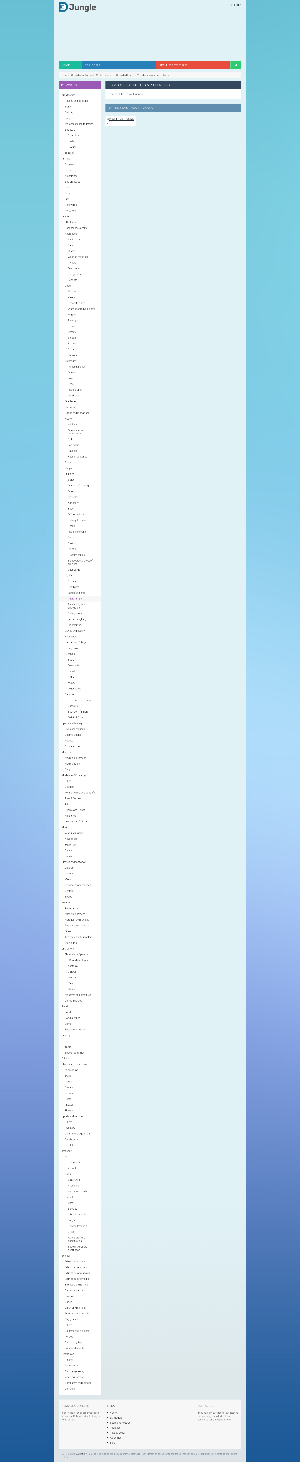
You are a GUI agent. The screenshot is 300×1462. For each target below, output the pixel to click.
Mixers (71, 682)
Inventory (70, 1127)
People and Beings (75, 809)
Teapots (72, 279)
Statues (72, 147)
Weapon (66, 902)
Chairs (71, 543)
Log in (237, 4)
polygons (148, 107)
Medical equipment (75, 757)
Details (68, 1041)
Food (65, 1006)
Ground (69, 1197)
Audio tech (74, 239)
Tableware (73, 445)
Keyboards (71, 838)
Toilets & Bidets (76, 717)
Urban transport (76, 1214)
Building (69, 112)
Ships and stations (75, 729)
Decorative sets (76, 303)
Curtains (72, 355)
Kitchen (69, 418)
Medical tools (72, 763)
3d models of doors (76, 1267)
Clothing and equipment (77, 1133)
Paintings (73, 320)
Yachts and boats (77, 1191)
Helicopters (74, 1162)
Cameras (70, 1388)
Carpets (72, 332)
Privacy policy (117, 1432)
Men (70, 983)
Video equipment (74, 1377)
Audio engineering (74, 1371)
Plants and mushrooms (74, 1064)
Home (68, 170)
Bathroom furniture (78, 711)
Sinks (71, 677)
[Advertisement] (150, 37)
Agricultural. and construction (76, 1239)
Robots (69, 740)
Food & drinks (72, 1018)
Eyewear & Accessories (78, 885)
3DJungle (80, 1454)
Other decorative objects (81, 308)
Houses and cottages (76, 100)
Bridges (69, 118)
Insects (69, 187)
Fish (67, 199)
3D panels (73, 291)
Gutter (68, 1301)
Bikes (71, 1231)
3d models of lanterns (77, 1278)
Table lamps (75, 598)
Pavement (70, 1296)
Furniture (69, 473)
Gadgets (69, 786)
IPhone (69, 1359)
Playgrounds (71, 1319)
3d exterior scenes (75, 1261)
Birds (67, 193)
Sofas (71, 479)
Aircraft (72, 1168)
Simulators (71, 1145)
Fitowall (69, 1104)
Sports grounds (73, 1139)
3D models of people (76, 954)
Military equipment (75, 914)
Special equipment (75, 1052)
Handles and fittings (75, 642)
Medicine (67, 752)
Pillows (72, 343)
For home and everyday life (80, 792)
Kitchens (72, 424)
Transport (67, 1150)
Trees (68, 1075)
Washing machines (78, 256)
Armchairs (73, 502)
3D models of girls (78, 960)
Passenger (74, 1185)
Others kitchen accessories (76, 432)
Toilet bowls (74, 688)
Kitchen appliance (77, 456)
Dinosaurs (70, 164)
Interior (66, 216)
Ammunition (71, 908)
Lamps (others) (76, 592)
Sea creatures (72, 181)
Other (71, 491)
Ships (68, 1174)
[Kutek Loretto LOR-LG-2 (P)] (121, 120)
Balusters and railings (76, 1284)
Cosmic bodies (73, 734)
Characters (68, 948)
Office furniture (76, 514)
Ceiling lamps (75, 613)
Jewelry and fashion (76, 821)
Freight (71, 1220)
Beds (71, 384)
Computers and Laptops (78, 1382)
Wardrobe (73, 395)
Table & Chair (75, 389)
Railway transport (77, 1226)
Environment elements (77, 1313)
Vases (71, 297)
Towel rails (74, 665)
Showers (73, 705)
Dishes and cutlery (75, 630)
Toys (70, 378)
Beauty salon (72, 648)
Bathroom (70, 694)
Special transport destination (77, 1248)
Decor (68, 285)
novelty (124, 107)
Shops (68, 468)
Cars (70, 1202)
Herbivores (71, 204)
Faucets (72, 450)
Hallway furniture (77, 520)
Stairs (68, 462)
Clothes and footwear (73, 861)
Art (66, 804)
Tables (71, 537)
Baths (71, 659)
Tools (68, 1046)
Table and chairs (77, 531)
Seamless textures (119, 1422)
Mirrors (72, 314)
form (228, 1419)
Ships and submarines (77, 925)
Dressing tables (76, 554)
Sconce (72, 581)
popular (135, 107)
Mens (68, 879)
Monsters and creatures (78, 994)
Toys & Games (73, 798)
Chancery (70, 407)
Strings (68, 850)
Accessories (72, 1365)
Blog (112, 1442)
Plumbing (70, 653)
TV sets (72, 262)
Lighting (69, 575)
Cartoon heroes (73, 1000)
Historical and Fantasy (77, 919)
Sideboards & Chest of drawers (80, 562)
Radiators (73, 671)
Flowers (69, 1110)
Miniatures (70, 815)
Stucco (72, 337)
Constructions (72, 746)
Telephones (74, 268)
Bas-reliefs (74, 135)
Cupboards (74, 569)
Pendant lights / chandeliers (76, 606)
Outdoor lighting (73, 1342)
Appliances (71, 233)
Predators (70, 210)
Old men (72, 989)
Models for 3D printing (74, 775)
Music (65, 827)
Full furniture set (76, 366)
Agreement (115, 1437)
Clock (71, 349)
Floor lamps (74, 625)
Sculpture (70, 129)
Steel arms (71, 942)
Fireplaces (70, 401)
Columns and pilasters (77, 1330)
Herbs (68, 1098)
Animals (66, 158)
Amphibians (71, 175)
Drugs (68, 769)
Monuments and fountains (79, 123)
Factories (114, 1427)
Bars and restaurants (76, 227)
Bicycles (72, 1208)
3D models (115, 1417)
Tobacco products (75, 1029)
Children (69, 867)
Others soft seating (78, 485)
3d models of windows (77, 1273)
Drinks (68, 1023)
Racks (71, 526)
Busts (71, 141)
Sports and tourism (72, 1116)
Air (66, 1156)
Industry (66, 1035)
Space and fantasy (72, 723)
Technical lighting (77, 619)
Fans (70, 245)
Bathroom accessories (80, 700)
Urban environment (75, 1307)
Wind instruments (74, 833)
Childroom (70, 360)
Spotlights (73, 587)
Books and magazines (77, 412)
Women (69, 873)
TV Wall (72, 549)
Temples (69, 152)
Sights (68, 106)
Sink (70, 439)
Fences (69, 1336)
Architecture (68, 95)
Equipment (70, 844)
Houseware (71, 636)
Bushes (69, 1087)
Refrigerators (75, 274)
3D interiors (71, 222)
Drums (68, 856)
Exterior (66, 1255)
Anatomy (73, 966)
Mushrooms (71, 1070)
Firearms (70, 931)
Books (71, 326)
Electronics (68, 1354)
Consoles (73, 497)
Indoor (68, 1081)
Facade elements (74, 1348)
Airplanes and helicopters (78, 937)
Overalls (69, 890)
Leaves (69, 1093)
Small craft (74, 1179)
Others (71, 251)
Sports (68, 896)
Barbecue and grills (75, 1290)
